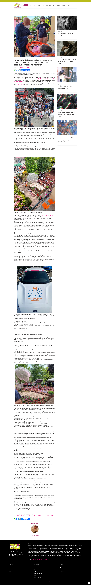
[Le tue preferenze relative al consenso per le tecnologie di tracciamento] (89, 583)
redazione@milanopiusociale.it (40, 559)
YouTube (62, 571)
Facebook (62, 567)
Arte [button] (43, 5)
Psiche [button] (39, 5)
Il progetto (58, 5)
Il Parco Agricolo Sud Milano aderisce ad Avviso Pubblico (66, 113)
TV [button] (25, 5)
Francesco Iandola (20, 84)
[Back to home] (17, 5)
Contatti (69, 5)
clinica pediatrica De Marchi (46, 215)
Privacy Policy (50, 581)
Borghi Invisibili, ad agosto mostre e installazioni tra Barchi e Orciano (66, 86)
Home (31, 5)
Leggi (59, 37)
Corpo (28, 67)
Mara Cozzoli (23, 67)
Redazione (63, 5)
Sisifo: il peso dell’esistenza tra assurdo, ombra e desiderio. (67, 60)
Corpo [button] (35, 5)
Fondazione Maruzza (18, 81)
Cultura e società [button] (48, 5)
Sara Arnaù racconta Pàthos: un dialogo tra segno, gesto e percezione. (66, 139)
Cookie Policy (56, 581)
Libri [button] (54, 5)
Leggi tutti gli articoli (35, 535)
